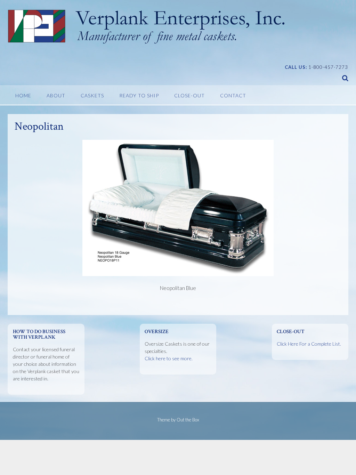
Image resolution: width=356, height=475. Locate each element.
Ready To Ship (139, 95)
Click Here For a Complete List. (309, 344)
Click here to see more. (169, 358)
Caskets (92, 95)
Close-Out (189, 95)
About (56, 95)
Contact (233, 95)
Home (23, 95)
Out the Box (188, 419)
